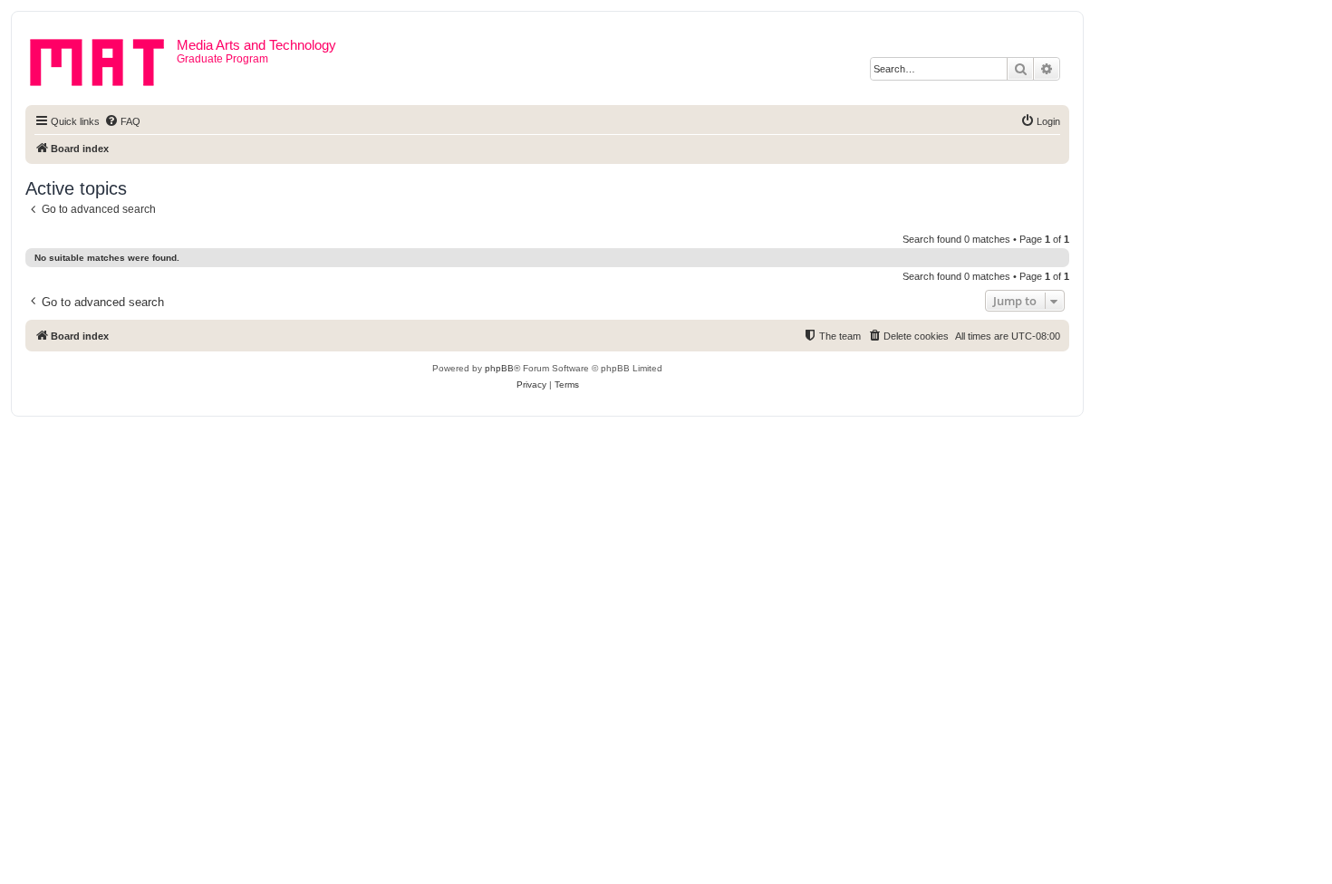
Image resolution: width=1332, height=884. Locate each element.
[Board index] (103, 59)
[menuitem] (122, 121)
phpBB (499, 368)
